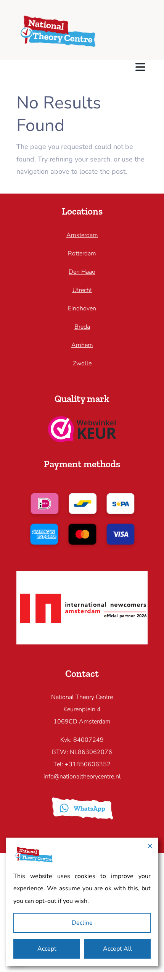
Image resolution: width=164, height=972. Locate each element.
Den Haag (82, 272)
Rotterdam (82, 253)
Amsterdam (82, 235)
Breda (82, 327)
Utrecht (82, 290)
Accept (46, 949)
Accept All (117, 949)
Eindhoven (82, 308)
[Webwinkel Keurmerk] (82, 439)
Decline (82, 923)
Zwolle (82, 363)
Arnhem (82, 345)
